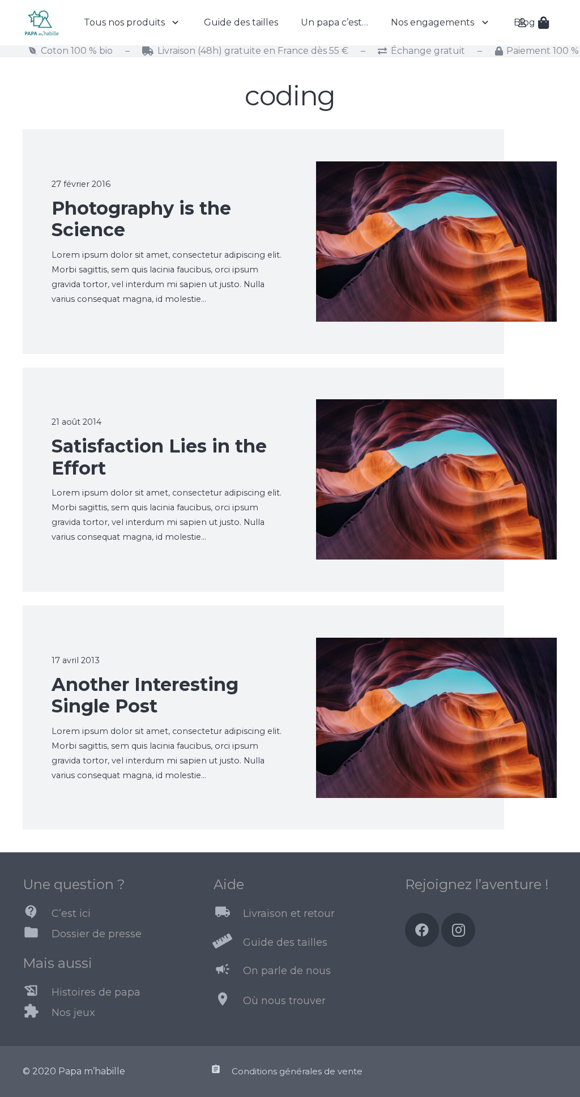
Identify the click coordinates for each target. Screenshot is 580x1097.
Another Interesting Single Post (145, 695)
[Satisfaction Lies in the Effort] (436, 406)
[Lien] (41, 22)
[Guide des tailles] (228, 942)
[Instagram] (458, 930)
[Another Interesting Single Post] (436, 644)
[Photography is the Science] (436, 168)
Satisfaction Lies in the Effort (159, 457)
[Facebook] (422, 930)
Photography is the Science (141, 219)
